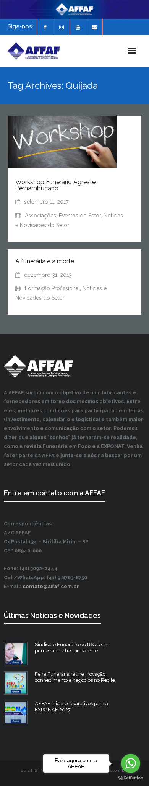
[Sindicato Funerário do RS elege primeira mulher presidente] (16, 653)
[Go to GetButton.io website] (130, 778)
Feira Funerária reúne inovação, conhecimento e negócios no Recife (75, 677)
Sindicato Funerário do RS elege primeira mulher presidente (71, 648)
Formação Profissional (52, 288)
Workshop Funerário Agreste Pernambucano (55, 185)
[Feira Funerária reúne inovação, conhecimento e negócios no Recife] (16, 683)
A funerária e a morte (44, 261)
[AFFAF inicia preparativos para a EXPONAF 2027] (16, 712)
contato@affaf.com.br (51, 586)
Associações (40, 215)
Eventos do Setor (80, 215)
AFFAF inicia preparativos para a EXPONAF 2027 (71, 707)
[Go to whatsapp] (130, 763)
